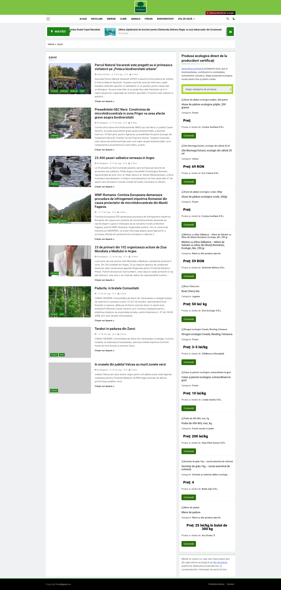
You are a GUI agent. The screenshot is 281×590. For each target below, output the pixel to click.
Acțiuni (54, 91)
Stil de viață (185, 19)
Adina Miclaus (103, 74)
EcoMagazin (102, 122)
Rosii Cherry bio (190, 291)
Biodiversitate (165, 19)
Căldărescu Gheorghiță (213, 353)
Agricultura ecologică (192, 68)
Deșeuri (74, 91)
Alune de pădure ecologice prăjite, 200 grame (203, 106)
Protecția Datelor (217, 584)
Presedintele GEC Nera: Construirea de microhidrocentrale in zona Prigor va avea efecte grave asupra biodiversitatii (130, 113)
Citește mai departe (104, 101)
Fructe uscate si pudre (203, 428)
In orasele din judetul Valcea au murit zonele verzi (130, 364)
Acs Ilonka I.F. (208, 535)
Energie (111, 19)
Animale (135, 19)
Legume (196, 296)
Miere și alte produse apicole (206, 253)
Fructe (195, 112)
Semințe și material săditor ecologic (210, 474)
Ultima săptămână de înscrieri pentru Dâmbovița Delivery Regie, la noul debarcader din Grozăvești (146, 29)
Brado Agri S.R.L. (210, 489)
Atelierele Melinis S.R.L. (213, 267)
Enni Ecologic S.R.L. (211, 310)
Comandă (189, 135)
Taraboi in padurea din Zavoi (115, 329)
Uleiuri (195, 159)
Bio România (220, 562)
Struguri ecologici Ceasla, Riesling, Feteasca (206, 334)
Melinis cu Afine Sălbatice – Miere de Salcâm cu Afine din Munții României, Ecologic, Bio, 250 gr (203, 245)
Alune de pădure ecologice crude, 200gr (204, 196)
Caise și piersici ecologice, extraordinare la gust (206, 379)
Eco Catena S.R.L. (210, 173)
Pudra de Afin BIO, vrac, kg (196, 423)
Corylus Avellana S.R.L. (213, 127)
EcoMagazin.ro (63, 584)
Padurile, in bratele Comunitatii (117, 288)
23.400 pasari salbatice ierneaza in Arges (124, 158)
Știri (82, 91)
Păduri (149, 19)
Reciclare (97, 19)
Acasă (83, 19)
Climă (123, 19)
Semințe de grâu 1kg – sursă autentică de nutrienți (205, 468)
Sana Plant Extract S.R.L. (214, 443)
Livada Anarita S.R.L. (212, 399)
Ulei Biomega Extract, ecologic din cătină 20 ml (206, 152)
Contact (230, 584)
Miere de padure (191, 512)
